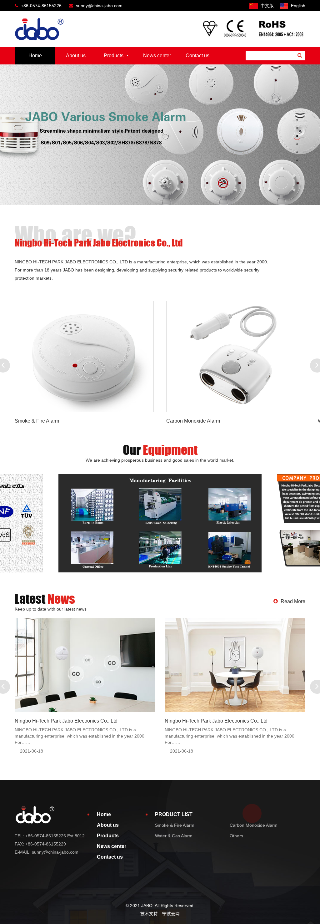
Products (108, 835)
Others (236, 835)
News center (157, 55)
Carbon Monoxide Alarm (254, 825)
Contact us (197, 55)
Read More (292, 601)
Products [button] (114, 55)
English (297, 5)
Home (35, 55)
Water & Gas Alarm (173, 835)
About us (76, 55)
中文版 (266, 5)
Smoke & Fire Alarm (174, 825)
